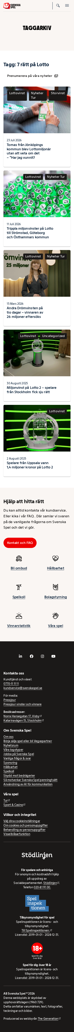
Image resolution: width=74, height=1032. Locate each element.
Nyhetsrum (10, 745)
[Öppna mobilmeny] (67, 5)
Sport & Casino (13, 805)
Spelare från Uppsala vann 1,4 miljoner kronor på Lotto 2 (30, 465)
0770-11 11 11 (11, 684)
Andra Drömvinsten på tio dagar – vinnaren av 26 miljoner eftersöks (25, 312)
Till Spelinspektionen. (36, 930)
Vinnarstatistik (19, 626)
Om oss (8, 737)
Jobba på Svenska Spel (18, 754)
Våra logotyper (13, 750)
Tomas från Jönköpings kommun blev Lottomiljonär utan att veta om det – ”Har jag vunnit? (29, 151)
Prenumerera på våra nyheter (29, 76)
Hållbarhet (55, 568)
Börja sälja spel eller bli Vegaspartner (27, 741)
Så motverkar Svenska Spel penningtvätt (30, 780)
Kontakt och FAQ (20, 543)
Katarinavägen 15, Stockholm (22, 720)
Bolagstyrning (55, 597)
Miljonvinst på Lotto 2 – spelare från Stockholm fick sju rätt (32, 389)
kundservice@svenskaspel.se (22, 688)
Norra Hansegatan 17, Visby (21, 716)
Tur (5, 800)
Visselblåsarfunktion (16, 834)
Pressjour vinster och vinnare (22, 704)
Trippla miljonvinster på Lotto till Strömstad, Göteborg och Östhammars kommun (30, 232)
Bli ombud (19, 568)
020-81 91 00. (42, 887)
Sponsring (10, 762)
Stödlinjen (50, 883)
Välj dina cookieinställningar (21, 821)
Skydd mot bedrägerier (19, 775)
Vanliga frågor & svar (17, 758)
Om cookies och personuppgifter (25, 825)
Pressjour (9, 700)
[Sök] (58, 5)
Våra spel (55, 626)
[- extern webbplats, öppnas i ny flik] (20, 656)
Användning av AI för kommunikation (27, 784)
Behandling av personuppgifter (24, 830)
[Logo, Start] (12, 6)
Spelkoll (19, 597)
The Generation (48, 1018)
